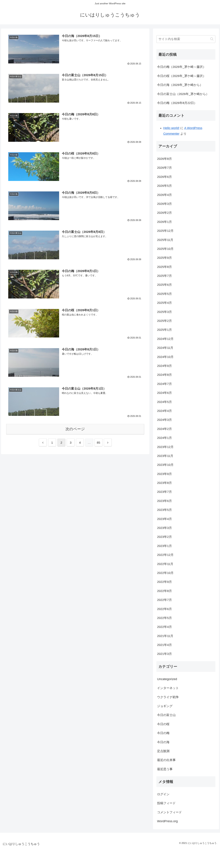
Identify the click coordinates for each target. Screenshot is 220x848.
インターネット (168, 688)
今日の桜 (163, 724)
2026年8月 (164, 158)
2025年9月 (164, 257)
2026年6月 (164, 177)
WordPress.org (167, 821)
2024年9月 (164, 366)
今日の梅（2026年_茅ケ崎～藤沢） (181, 67)
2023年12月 (165, 447)
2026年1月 (164, 222)
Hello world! (171, 128)
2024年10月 (165, 357)
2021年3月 (164, 654)
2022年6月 (164, 609)
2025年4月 (164, 302)
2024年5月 (164, 402)
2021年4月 (164, 645)
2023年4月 (164, 519)
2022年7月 (164, 600)
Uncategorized (167, 679)
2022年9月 (164, 582)
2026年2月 (164, 212)
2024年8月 (164, 374)
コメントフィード (169, 812)
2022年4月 (164, 627)
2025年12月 (165, 230)
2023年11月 (165, 456)
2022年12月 (165, 555)
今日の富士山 (166, 715)
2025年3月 (164, 312)
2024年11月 (165, 348)
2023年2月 (164, 537)
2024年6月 (164, 393)
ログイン (163, 794)
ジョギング (165, 706)
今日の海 (163, 742)
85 (98, 442)
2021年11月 (165, 636)
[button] (212, 39)
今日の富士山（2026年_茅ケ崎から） (183, 94)
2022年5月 (164, 618)
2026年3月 (164, 204)
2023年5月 (164, 510)
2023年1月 (164, 546)
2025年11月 (165, 240)
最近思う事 (165, 769)
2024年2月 (164, 429)
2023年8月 (164, 483)
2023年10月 (165, 465)
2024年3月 (164, 420)
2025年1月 (164, 329)
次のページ (75, 429)
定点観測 (163, 751)
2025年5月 (164, 294)
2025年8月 (164, 267)
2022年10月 (165, 573)
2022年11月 (165, 564)
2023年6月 (164, 501)
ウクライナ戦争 (168, 697)
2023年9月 (164, 474)
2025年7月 (164, 276)
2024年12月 (165, 339)
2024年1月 (164, 438)
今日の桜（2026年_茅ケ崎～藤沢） (181, 76)
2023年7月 (164, 492)
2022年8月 (164, 591)
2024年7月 (164, 384)
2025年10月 (165, 249)
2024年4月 (164, 411)
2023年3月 (164, 528)
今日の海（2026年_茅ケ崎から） (180, 85)
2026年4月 (164, 195)
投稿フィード (166, 803)
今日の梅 (163, 733)
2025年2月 (164, 321)
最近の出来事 (166, 760)
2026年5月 (164, 185)
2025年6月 (164, 284)
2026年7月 (164, 167)
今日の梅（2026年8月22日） (177, 103)
